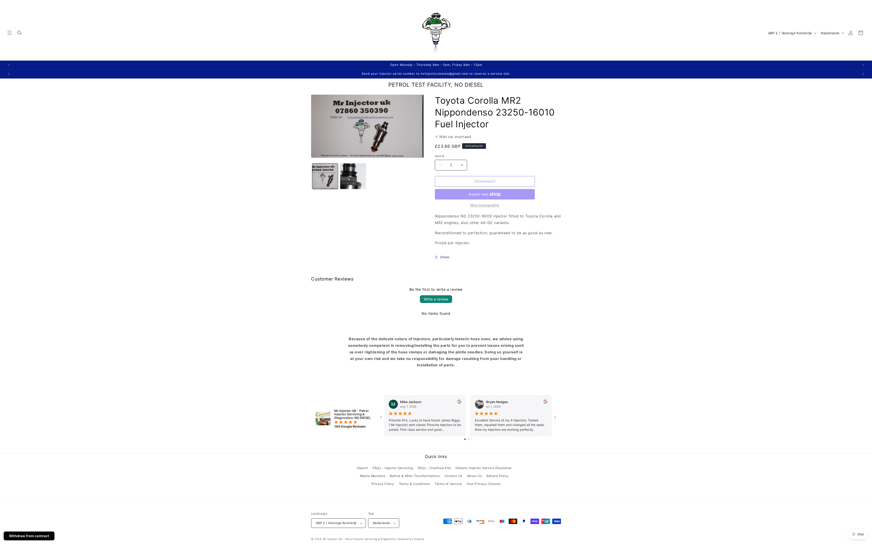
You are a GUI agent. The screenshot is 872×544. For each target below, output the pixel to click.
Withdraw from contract (29, 536)
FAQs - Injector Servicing (393, 468)
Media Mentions (372, 476)
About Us (474, 476)
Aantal (439, 156)
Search (362, 468)
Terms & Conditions (414, 484)
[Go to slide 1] (465, 439)
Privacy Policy (383, 484)
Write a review (436, 299)
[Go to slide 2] (468, 439)
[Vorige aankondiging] (9, 65)
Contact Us (453, 476)
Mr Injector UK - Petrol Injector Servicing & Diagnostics (359, 539)
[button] (10, 33)
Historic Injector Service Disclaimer (484, 468)
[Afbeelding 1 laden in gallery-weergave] (325, 176)
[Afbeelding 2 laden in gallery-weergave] (353, 176)
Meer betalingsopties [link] (485, 205)
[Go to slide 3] (471, 439)
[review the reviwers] (459, 402)
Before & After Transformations (415, 476)
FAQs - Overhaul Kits (434, 468)
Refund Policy (497, 476)
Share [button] (444, 257)
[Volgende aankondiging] (863, 65)
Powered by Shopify (410, 539)
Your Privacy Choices (483, 484)
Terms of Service (448, 484)
